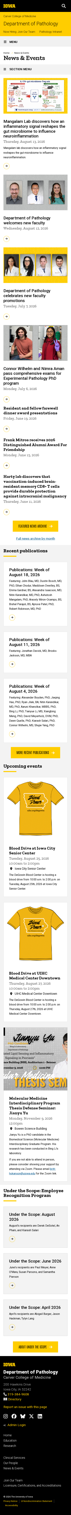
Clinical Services (14, 1457)
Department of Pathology (30, 23)
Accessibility (11, 1505)
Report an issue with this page (25, 1407)
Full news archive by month (35, 539)
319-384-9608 (18, 1394)
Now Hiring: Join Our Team (19, 31)
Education (10, 1440)
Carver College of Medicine (19, 16)
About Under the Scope (33, 1346)
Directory (14, 1399)
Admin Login (16, 1425)
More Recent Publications (33, 752)
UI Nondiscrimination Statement (36, 1501)
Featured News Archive (33, 526)
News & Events (13, 1468)
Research (9, 1446)
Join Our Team (13, 1480)
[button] (64, 6)
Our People (10, 1463)
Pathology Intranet (50, 31)
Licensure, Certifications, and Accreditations (32, 1485)
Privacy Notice (10, 1501)
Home (6, 53)
